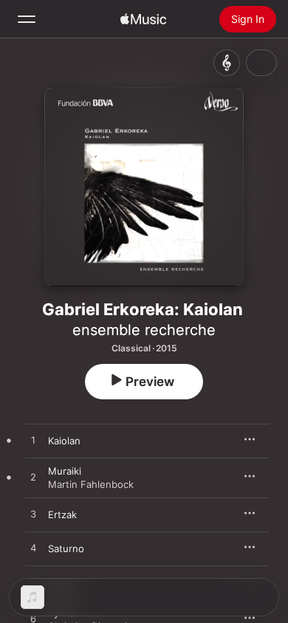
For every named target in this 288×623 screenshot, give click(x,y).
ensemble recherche (144, 330)
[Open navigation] (26, 19)
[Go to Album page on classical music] (226, 62)
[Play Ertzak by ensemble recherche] (33, 514)
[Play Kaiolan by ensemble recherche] (33, 440)
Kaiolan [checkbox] (64, 441)
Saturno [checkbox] (66, 548)
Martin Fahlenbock (91, 484)
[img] (143, 19)
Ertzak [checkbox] (62, 514)
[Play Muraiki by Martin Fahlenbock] (33, 477)
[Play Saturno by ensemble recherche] (33, 548)
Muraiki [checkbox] (64, 471)
